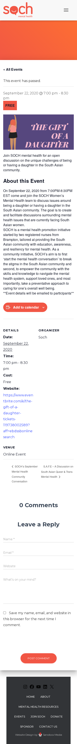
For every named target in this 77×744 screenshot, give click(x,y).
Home (31, 696)
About (45, 696)
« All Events (12, 69)
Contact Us (48, 726)
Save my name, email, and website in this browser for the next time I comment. (37, 619)
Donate (57, 716)
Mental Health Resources (38, 706)
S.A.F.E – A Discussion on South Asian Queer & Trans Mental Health (57, 471)
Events (19, 716)
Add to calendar (26, 307)
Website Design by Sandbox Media (38, 734)
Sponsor (27, 726)
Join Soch (38, 716)
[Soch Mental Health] (18, 10)
